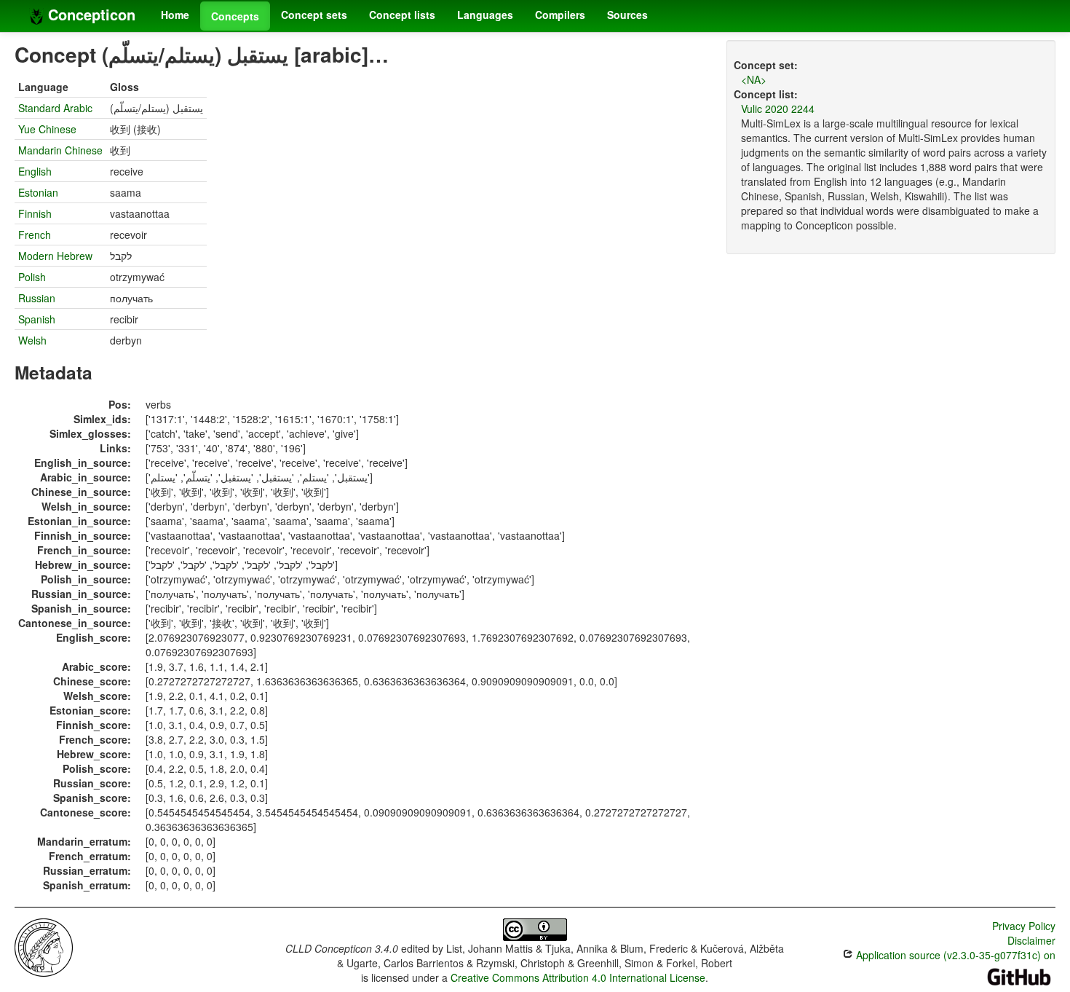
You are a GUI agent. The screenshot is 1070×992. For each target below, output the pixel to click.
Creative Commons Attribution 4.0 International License (578, 977)
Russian (36, 298)
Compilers (560, 14)
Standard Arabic (55, 108)
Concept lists (402, 14)
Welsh (32, 340)
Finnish (35, 213)
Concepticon (89, 14)
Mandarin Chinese (60, 150)
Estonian (38, 192)
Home (175, 14)
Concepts (235, 16)
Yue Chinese (47, 129)
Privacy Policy (1023, 925)
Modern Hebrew (55, 255)
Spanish (36, 319)
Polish (32, 276)
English (35, 171)
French (34, 234)
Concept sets (314, 14)
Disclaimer (1031, 940)
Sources (627, 14)
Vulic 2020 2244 (778, 108)
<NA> (753, 79)
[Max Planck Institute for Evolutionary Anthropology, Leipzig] (44, 946)
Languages (485, 14)
